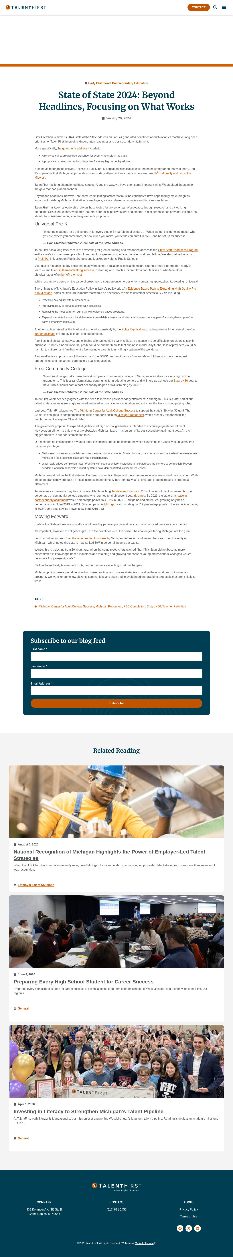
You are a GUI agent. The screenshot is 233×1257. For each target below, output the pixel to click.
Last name (39, 666)
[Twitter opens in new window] (188, 1228)
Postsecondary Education (130, 83)
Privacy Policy (188, 1209)
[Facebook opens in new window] (180, 1228)
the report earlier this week (89, 538)
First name (39, 649)
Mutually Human (144, 1243)
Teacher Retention (174, 606)
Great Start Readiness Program (178, 250)
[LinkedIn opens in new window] (197, 1228)
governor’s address (74, 148)
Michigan (110, 504)
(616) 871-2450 (117, 1209)
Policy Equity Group (134, 329)
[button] (224, 7)
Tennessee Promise (124, 491)
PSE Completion (134, 606)
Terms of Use (188, 1216)
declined (139, 495)
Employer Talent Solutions (36, 884)
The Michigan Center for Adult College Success (104, 410)
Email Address (41, 683)
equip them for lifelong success (74, 270)
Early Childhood (99, 83)
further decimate (45, 333)
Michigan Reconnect (130, 414)
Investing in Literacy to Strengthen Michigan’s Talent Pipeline (88, 1111)
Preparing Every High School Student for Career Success (84, 982)
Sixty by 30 (181, 380)
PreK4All (43, 258)
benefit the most (71, 274)
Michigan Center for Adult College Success (66, 606)
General (23, 1008)
